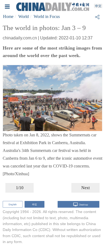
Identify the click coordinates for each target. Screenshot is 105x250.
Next (85, 187)
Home (8, 16)
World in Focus (47, 16)
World (23, 16)
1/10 (19, 187)
